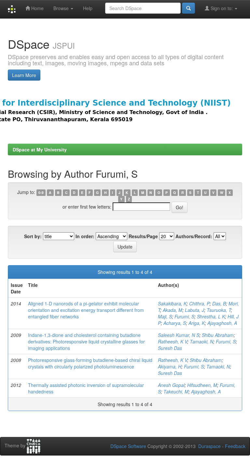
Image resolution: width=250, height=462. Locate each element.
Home (37, 8)
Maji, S (165, 316)
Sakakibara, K (172, 303)
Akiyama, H (169, 366)
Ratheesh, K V (172, 341)
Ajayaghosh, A (222, 323)
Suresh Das (170, 348)
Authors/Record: (193, 236)
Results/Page (143, 236)
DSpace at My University (40, 149)
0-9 (41, 192)
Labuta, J (194, 310)
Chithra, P (199, 303)
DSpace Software (128, 446)
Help (87, 8)
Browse (61, 8)
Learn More (24, 75)
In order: (85, 236)
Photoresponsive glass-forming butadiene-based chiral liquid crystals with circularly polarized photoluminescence (90, 363)
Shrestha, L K (211, 316)
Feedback (235, 446)
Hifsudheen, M (202, 385)
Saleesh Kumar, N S (178, 335)
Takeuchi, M (175, 391)
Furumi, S (184, 316)
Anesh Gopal (171, 385)
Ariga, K (196, 323)
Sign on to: (221, 8)
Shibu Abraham (218, 335)
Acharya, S (174, 323)
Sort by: (33, 236)
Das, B (219, 303)
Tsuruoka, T (219, 310)
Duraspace (209, 446)
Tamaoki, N (201, 341)
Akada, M (172, 310)
